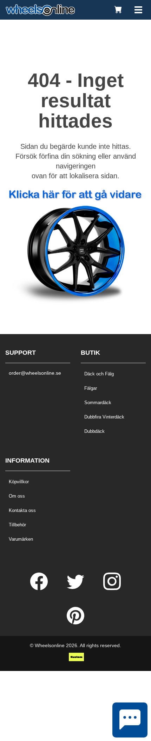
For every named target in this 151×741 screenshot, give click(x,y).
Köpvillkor (19, 481)
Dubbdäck (94, 431)
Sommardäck (97, 402)
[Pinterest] (75, 622)
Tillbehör (17, 524)
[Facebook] (39, 588)
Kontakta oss (22, 510)
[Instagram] (112, 588)
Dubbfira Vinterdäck (104, 417)
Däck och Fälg (99, 373)
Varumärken (21, 539)
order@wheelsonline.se (35, 373)
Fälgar (90, 388)
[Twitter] (76, 588)
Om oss (17, 496)
